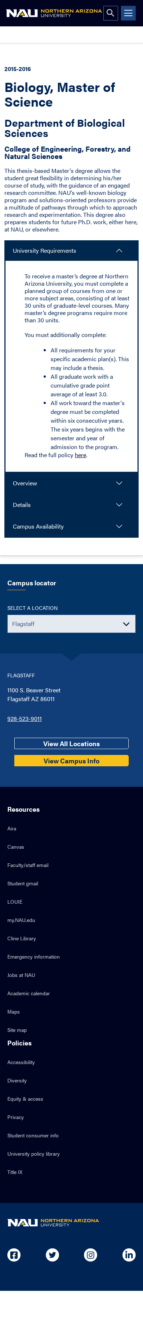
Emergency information (33, 956)
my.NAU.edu (21, 919)
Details (22, 504)
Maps (13, 1011)
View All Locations (71, 743)
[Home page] (54, 13)
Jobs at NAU (21, 974)
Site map (17, 1029)
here (80, 455)
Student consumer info (33, 1135)
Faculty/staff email (27, 864)
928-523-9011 (24, 718)
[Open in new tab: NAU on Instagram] (90, 1255)
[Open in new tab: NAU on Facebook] (14, 1255)
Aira (11, 828)
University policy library (33, 1153)
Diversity (17, 1080)
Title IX (14, 1171)
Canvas (15, 846)
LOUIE (14, 901)
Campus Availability (38, 526)
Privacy (15, 1117)
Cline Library (21, 938)
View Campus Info (71, 760)
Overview (25, 483)
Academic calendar (28, 993)
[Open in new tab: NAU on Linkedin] (129, 1255)
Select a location (32, 607)
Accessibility (21, 1062)
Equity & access (25, 1098)
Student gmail (22, 883)
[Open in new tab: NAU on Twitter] (52, 1255)
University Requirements (44, 250)
